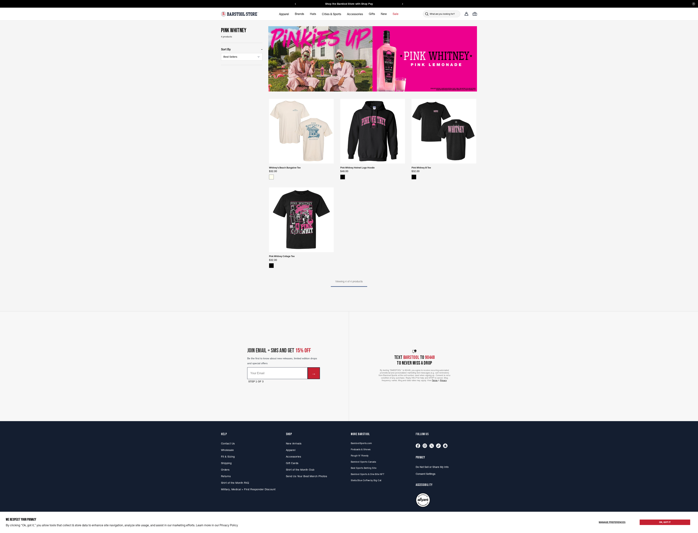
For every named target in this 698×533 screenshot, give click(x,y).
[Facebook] (418, 446)
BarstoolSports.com (361, 443)
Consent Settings (425, 474)
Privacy (443, 380)
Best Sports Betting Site (363, 468)
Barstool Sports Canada (363, 461)
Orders (225, 469)
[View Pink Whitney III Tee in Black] (414, 177)
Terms (435, 380)
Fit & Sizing (228, 456)
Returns (226, 476)
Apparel (290, 450)
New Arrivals (294, 443)
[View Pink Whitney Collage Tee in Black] (271, 265)
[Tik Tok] (438, 446)
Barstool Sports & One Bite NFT (367, 474)
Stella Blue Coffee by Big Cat (366, 480)
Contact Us (228, 443)
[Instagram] (424, 446)
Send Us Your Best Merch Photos (306, 476)
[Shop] (445, 446)
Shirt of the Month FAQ (235, 482)
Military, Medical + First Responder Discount (248, 489)
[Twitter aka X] (431, 446)
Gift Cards (292, 463)
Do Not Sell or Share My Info (432, 467)
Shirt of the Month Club (300, 469)
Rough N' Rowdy (360, 455)
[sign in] (466, 14)
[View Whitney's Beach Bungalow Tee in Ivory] (271, 177)
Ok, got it (665, 522)
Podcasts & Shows (361, 449)
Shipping (226, 463)
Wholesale (227, 450)
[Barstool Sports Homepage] (240, 13)
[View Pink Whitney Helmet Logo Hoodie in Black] (342, 177)
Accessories (293, 456)
